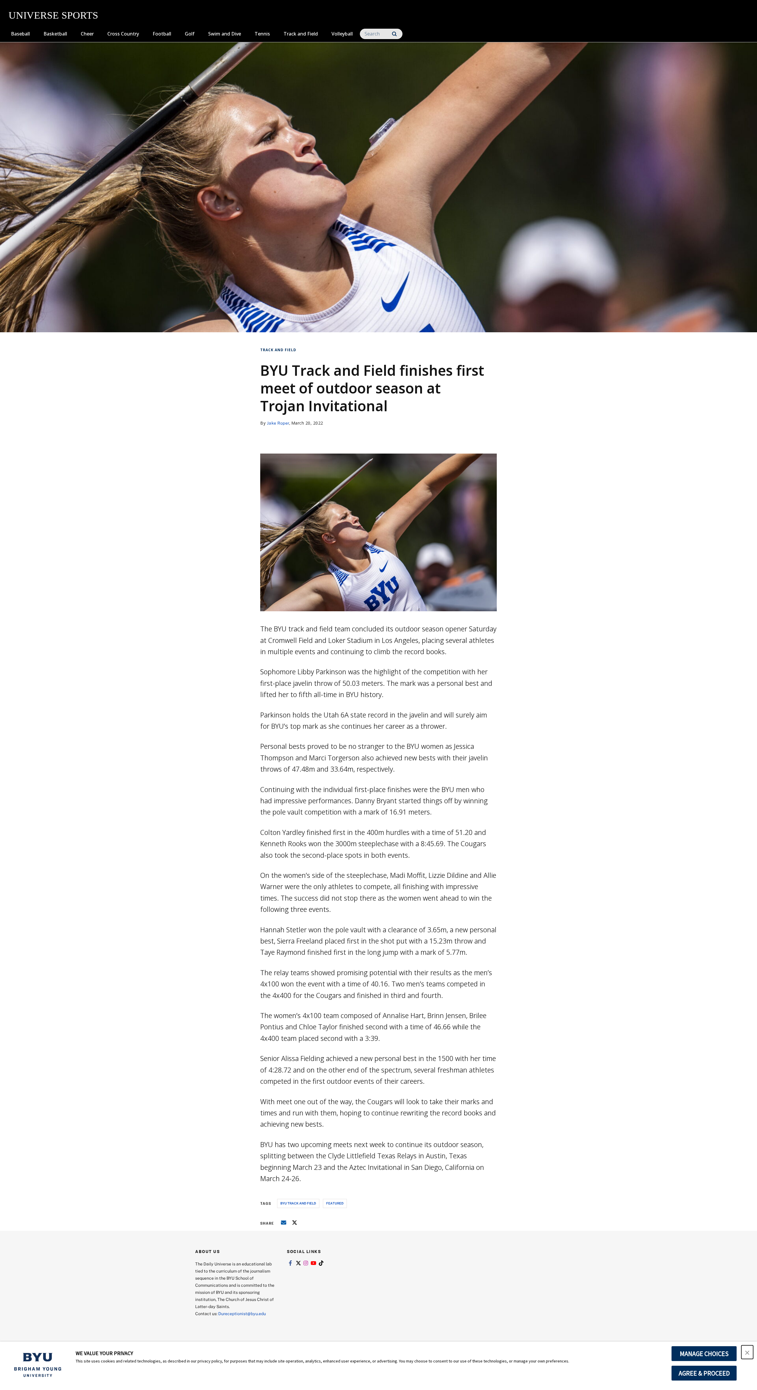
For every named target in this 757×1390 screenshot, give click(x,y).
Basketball (55, 33)
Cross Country (123, 33)
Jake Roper (278, 422)
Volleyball (342, 33)
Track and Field (301, 33)
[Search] (394, 34)
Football (162, 33)
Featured (335, 1203)
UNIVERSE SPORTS (53, 15)
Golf (190, 33)
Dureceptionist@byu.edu (242, 1313)
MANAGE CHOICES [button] (704, 1353)
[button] (747, 1352)
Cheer (87, 33)
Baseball (20, 33)
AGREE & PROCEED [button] (704, 1373)
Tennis (262, 33)
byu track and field (298, 1203)
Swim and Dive (224, 33)
